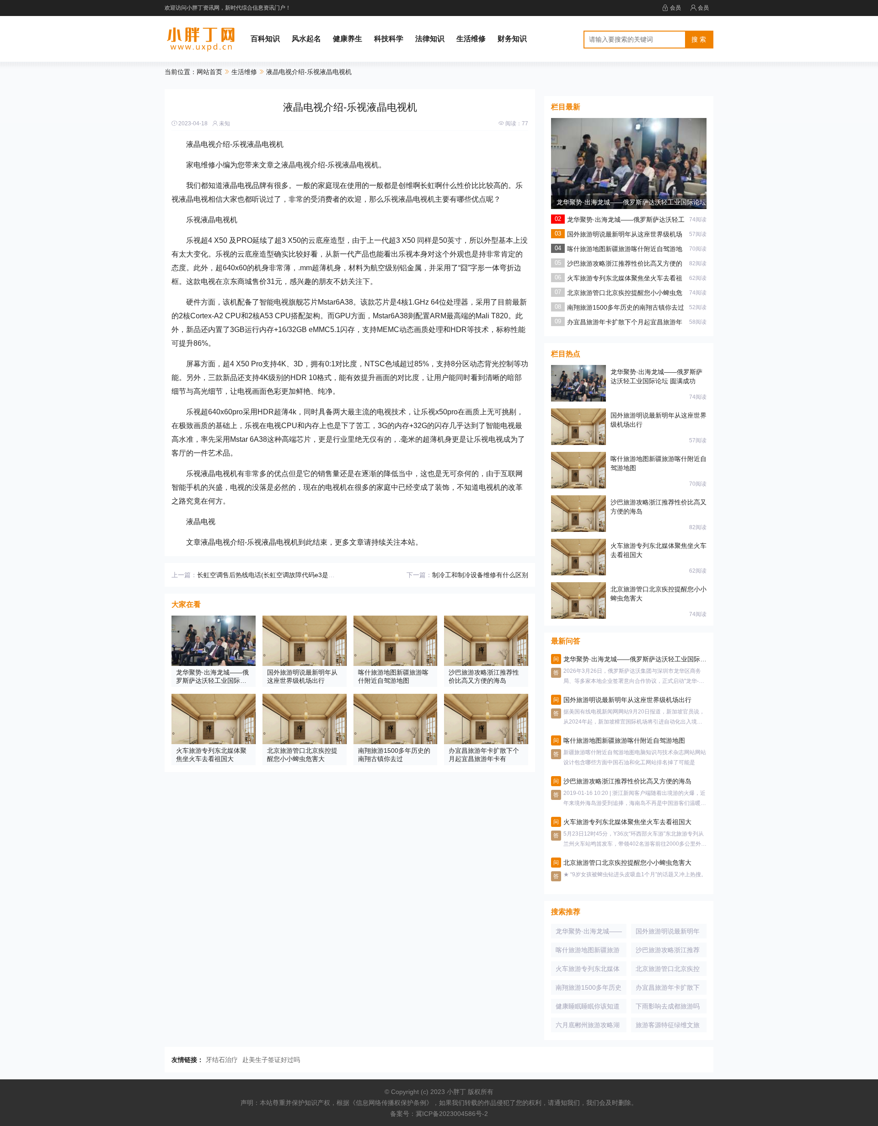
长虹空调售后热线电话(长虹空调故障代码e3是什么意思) (276, 575)
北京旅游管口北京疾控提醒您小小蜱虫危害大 (668, 970)
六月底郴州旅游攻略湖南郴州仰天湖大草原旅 (588, 1026)
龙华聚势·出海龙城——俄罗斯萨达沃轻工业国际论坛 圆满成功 (589, 933)
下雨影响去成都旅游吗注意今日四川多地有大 (668, 1008)
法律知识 (429, 39)
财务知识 (512, 39)
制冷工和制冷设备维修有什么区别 (480, 575)
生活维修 (471, 39)
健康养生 (347, 39)
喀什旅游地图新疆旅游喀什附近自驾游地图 (588, 951)
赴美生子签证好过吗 (271, 1059)
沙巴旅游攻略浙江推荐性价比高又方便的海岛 (668, 951)
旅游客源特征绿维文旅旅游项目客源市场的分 (668, 1026)
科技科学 (388, 39)
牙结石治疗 (222, 1059)
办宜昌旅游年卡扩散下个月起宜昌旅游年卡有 (668, 989)
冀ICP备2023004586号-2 (452, 1113)
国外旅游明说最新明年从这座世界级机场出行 (668, 933)
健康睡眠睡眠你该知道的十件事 (588, 1008)
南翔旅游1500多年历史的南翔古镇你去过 (625, 307)
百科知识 (265, 39)
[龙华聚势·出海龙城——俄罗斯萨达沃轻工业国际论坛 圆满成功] (629, 169)
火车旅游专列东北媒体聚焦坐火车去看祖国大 (588, 970)
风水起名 (306, 39)
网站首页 (209, 71)
